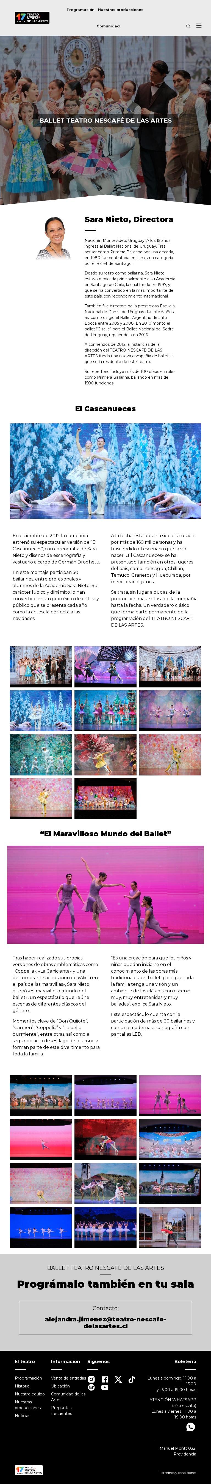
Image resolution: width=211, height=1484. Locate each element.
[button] (199, 26)
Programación (81, 9)
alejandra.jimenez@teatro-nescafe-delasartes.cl (105, 1323)
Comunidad (108, 26)
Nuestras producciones (120, 9)
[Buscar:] (175, 26)
